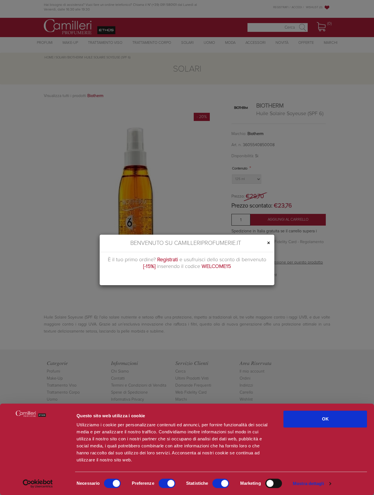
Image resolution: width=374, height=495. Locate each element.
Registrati (167, 259)
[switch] (167, 483)
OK (325, 418)
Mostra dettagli (308, 483)
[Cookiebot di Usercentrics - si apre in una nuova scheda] (37, 483)
